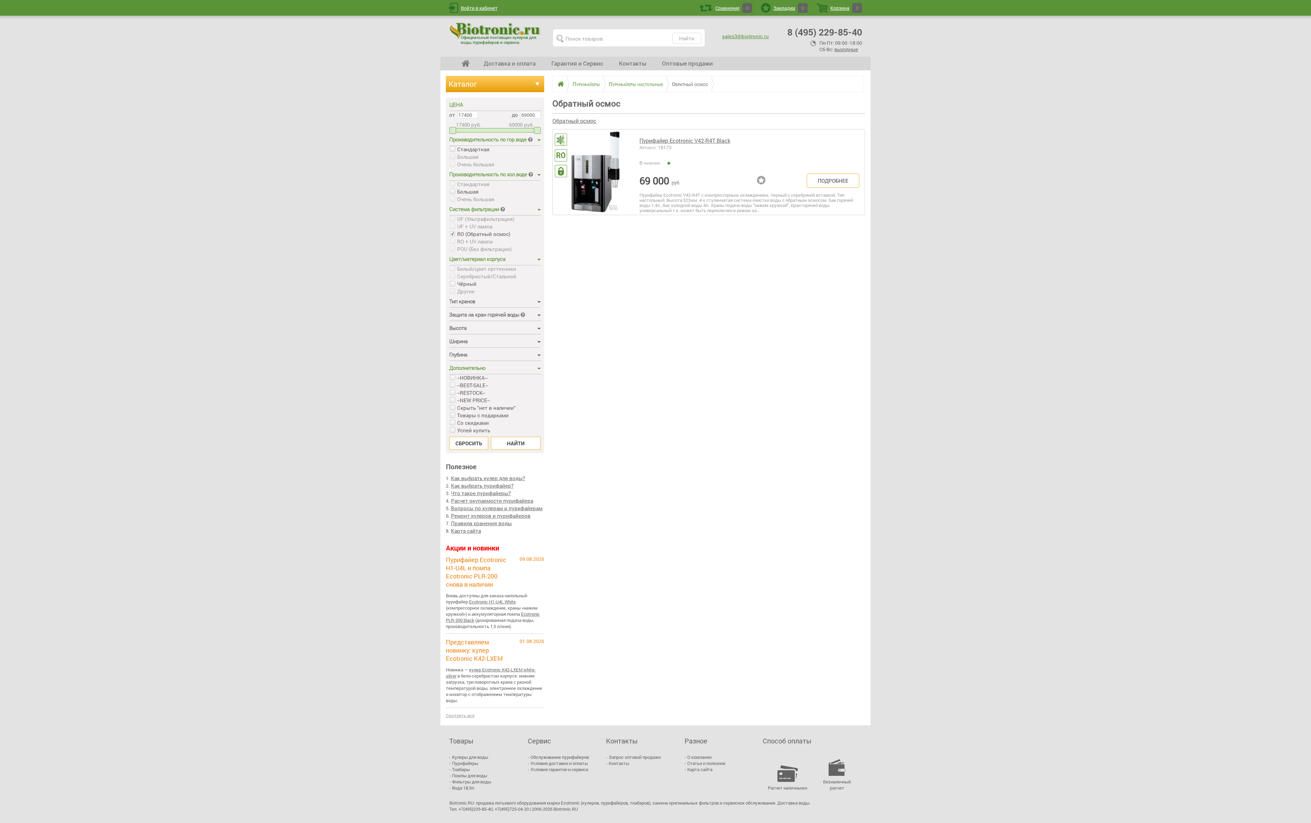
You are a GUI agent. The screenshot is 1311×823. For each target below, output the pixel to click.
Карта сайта (466, 530)
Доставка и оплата (510, 63)
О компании (699, 757)
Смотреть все (460, 715)
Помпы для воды (469, 775)
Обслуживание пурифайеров (560, 757)
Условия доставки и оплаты (559, 763)
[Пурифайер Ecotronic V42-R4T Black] (595, 172)
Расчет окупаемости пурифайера (492, 500)
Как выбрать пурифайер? (482, 485)
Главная (465, 63)
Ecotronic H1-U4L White (492, 602)
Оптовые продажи (687, 63)
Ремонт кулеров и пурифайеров (491, 515)
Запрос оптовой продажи (635, 757)
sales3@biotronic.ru (745, 36)
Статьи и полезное (706, 763)
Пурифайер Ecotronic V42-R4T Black (684, 140)
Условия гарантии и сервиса (559, 769)
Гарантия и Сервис (577, 63)
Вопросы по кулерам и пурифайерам (496, 508)
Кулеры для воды (470, 757)
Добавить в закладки (762, 180)
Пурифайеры (465, 763)
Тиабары (461, 769)
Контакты (632, 63)
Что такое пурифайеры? (481, 493)
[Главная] (558, 84)
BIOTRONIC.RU (495, 33)
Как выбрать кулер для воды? (488, 478)
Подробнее (833, 180)
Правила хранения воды (481, 523)
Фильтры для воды (471, 782)
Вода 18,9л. (463, 788)
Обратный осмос (574, 120)
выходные (846, 49)
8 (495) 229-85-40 (824, 32)
